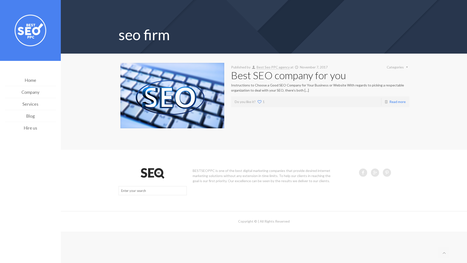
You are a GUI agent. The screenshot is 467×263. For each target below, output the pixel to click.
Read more (397, 102)
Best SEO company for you (288, 75)
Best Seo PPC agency (273, 67)
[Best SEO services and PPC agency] (30, 31)
